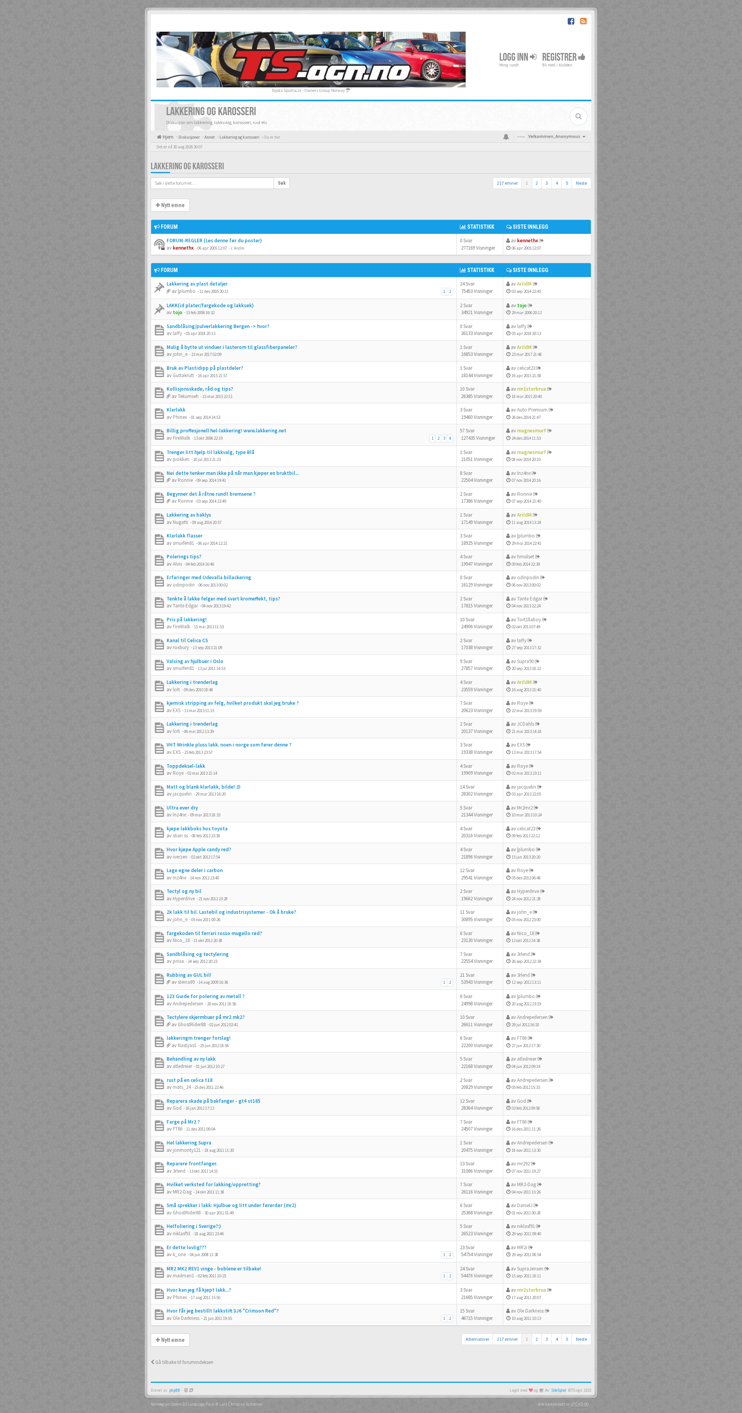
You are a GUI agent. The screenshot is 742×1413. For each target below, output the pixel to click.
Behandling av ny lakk (191, 1059)
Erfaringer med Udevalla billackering (209, 577)
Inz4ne (524, 473)
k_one (179, 1254)
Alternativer (477, 1339)
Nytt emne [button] (172, 205)
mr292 (523, 1163)
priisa (178, 961)
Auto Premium (532, 409)
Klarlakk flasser (185, 535)
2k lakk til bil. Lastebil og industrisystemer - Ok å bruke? (231, 912)
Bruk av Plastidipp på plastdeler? (205, 368)
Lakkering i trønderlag (192, 682)
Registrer (560, 57)
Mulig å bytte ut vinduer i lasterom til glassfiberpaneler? (232, 347)
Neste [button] (581, 183)
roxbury (181, 647)
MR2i (522, 1247)
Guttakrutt (183, 375)
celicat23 (526, 368)
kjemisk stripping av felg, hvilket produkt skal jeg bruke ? (233, 703)
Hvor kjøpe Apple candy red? (199, 849)
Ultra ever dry (182, 807)
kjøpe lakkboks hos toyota (197, 828)
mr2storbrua (531, 389)
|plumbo (187, 291)
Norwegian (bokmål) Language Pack (182, 1404)
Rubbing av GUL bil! (189, 975)
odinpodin (184, 585)
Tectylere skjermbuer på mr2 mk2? (206, 1017)
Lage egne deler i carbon (195, 870)
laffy (177, 333)
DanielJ (525, 1205)
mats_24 (182, 1087)
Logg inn (514, 57)
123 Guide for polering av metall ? (206, 996)
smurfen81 (183, 543)
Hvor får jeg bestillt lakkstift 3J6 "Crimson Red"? (223, 1311)
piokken (181, 459)
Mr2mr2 (525, 807)
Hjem (168, 137)
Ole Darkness (186, 1318)
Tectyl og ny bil (184, 891)
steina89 (186, 982)
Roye (522, 703)
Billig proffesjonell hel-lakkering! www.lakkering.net (226, 430)
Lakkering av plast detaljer (197, 284)
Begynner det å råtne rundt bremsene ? (211, 494)
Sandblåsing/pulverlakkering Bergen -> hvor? (218, 326)
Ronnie (185, 480)
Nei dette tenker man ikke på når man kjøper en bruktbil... (233, 473)
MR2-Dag (182, 1192)
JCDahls (525, 724)
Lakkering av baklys (189, 515)
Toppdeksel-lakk (186, 766)
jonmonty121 (187, 1150)
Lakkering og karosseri (187, 166)
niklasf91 (182, 1233)
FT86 (522, 1038)
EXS (176, 710)
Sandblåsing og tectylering (198, 954)
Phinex (180, 417)
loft (176, 689)
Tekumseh (188, 396)
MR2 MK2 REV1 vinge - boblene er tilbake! (214, 1268)
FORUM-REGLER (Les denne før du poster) (214, 240)
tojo (177, 312)
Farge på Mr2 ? (183, 1122)
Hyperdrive (184, 898)
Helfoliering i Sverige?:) (194, 1226)
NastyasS (187, 1045)
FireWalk (181, 438)
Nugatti (180, 522)
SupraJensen (530, 1268)
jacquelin (182, 794)
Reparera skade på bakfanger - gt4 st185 (213, 1101)
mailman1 (183, 1275)
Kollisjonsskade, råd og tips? (200, 389)
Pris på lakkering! (187, 619)
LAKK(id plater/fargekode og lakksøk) (210, 305)
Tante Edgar (185, 605)
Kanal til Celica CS (187, 640)
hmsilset (525, 556)
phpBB (174, 1390)
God (177, 1108)
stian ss (180, 835)
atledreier (182, 1066)
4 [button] (557, 183)
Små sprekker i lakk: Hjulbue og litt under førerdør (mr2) (231, 1205)
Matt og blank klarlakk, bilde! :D (203, 787)
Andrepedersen (188, 1003)
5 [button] (567, 183)
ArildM (524, 284)
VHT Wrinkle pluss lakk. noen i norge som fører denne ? (229, 744)
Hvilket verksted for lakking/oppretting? (213, 1184)
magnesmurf (531, 430)
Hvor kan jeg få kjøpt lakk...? (199, 1290)
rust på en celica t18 (190, 1080)
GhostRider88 (192, 1024)
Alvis (177, 564)
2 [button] (537, 183)
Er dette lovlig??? (186, 1247)
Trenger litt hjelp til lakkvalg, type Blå (210, 452)
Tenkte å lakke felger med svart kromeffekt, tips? (223, 598)
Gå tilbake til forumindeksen (183, 1362)
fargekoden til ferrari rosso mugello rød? (214, 933)
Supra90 (525, 661)
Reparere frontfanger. (192, 1163)
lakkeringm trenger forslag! (199, 1038)
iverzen (180, 857)
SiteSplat (558, 1390)
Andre (239, 248)
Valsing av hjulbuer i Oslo (195, 661)
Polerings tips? (184, 556)
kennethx (183, 248)
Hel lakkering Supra (189, 1142)
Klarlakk (176, 409)
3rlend (523, 954)
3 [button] (547, 183)
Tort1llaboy (529, 619)
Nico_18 (181, 940)
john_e (180, 354)
